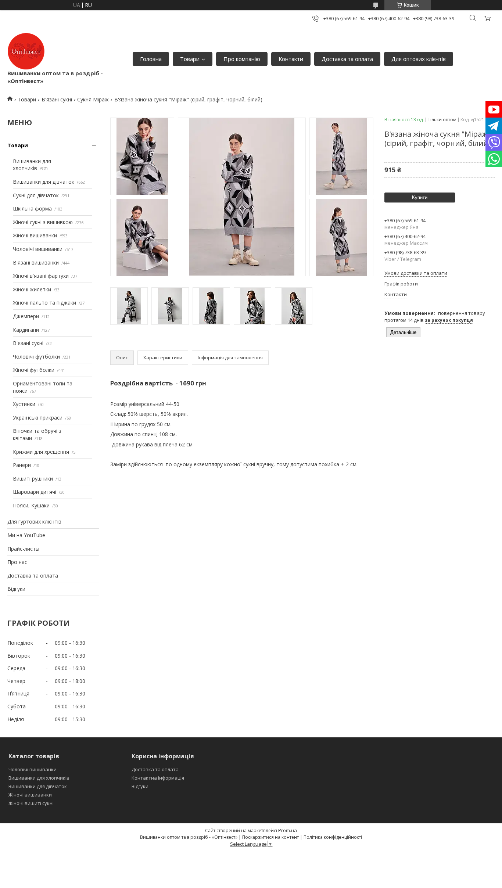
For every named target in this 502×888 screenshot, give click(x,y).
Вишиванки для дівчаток (43, 181)
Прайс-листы (23, 548)
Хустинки (24, 403)
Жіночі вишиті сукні (31, 803)
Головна (151, 58)
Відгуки (16, 588)
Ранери (22, 464)
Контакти (291, 58)
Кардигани (26, 329)
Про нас (17, 561)
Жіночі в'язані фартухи (41, 275)
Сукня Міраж (93, 99)
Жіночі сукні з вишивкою (43, 222)
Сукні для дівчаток (36, 195)
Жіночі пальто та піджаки (44, 302)
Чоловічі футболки (36, 356)
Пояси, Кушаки (31, 505)
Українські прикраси (37, 417)
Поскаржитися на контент (270, 837)
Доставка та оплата (347, 58)
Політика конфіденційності (333, 837)
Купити (419, 197)
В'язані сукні (57, 99)
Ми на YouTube (26, 535)
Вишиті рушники (33, 478)
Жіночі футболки (33, 369)
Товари (190, 58)
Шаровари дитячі (34, 491)
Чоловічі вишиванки (37, 248)
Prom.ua (287, 830)
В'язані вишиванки (36, 262)
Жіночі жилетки (32, 289)
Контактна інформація (158, 777)
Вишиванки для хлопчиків (32, 165)
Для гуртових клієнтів (34, 521)
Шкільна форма (32, 208)
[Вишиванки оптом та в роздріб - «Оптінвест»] (26, 51)
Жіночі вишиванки (35, 235)
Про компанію (241, 58)
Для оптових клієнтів (418, 58)
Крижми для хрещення (41, 451)
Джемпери (26, 316)
